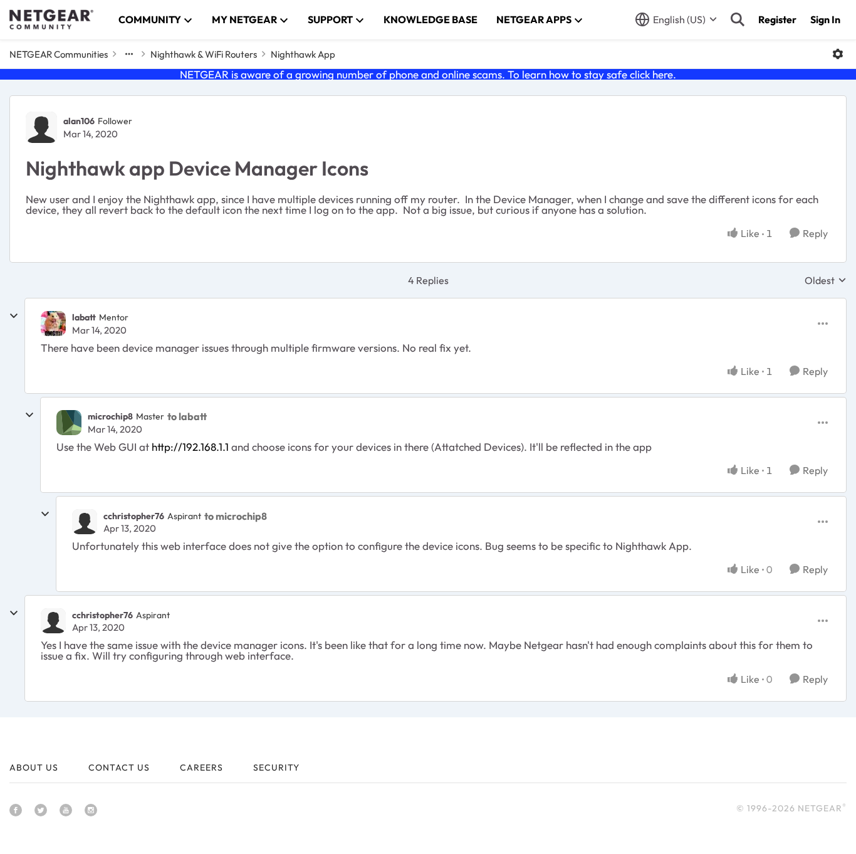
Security (276, 767)
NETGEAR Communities (58, 54)
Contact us (119, 767)
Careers (201, 767)
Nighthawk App (303, 54)
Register (777, 19)
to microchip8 (235, 516)
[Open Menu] (838, 54)
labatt (84, 317)
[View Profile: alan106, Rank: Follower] (41, 127)
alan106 (79, 121)
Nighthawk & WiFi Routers (203, 54)
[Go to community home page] (51, 19)
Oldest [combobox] (826, 280)
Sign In (825, 19)
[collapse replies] (13, 316)
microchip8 (110, 416)
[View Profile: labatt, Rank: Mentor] (53, 323)
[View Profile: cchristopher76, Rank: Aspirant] (84, 521)
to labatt (187, 416)
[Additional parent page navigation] (129, 54)
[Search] (737, 19)
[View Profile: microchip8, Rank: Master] (68, 422)
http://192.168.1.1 (190, 446)
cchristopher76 (133, 516)
